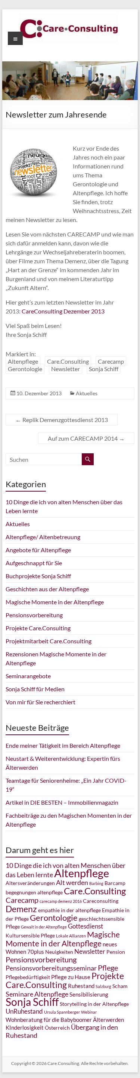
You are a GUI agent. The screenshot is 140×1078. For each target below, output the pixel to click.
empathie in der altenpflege (69, 910)
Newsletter (65, 368)
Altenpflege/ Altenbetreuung (43, 536)
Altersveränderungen (30, 883)
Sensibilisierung (88, 994)
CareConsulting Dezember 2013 (63, 311)
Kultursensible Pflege (30, 936)
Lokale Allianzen (71, 935)
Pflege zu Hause (70, 977)
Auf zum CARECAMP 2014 (86, 438)
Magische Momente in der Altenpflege (55, 601)
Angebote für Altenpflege (38, 549)
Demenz (21, 909)
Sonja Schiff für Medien (35, 688)
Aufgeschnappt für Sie (34, 562)
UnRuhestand (24, 1011)
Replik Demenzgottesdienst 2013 (61, 419)
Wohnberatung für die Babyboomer (49, 1019)
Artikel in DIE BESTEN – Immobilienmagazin (62, 802)
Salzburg (103, 986)
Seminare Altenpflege (37, 994)
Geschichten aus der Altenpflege (47, 588)
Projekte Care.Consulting (38, 627)
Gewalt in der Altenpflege (44, 926)
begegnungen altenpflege (34, 892)
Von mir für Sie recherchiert (40, 701)
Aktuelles (86, 393)
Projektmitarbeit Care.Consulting (48, 640)
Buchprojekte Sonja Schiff (38, 575)
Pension (115, 952)
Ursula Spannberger (62, 1012)
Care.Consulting (68, 361)
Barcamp (115, 883)
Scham (120, 986)
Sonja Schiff (103, 368)
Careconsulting (100, 901)
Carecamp (111, 361)
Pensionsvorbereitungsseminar (51, 968)
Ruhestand (81, 985)
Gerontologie (25, 368)
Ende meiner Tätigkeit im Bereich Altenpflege (63, 745)
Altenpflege (23, 361)
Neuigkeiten (59, 952)
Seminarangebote (28, 675)
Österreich (57, 1028)
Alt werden (72, 882)
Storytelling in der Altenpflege (94, 1004)
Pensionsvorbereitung (34, 614)
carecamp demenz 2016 (61, 901)
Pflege (108, 967)
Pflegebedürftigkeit (28, 977)
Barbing (96, 883)
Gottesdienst (85, 926)
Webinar (89, 1012)
